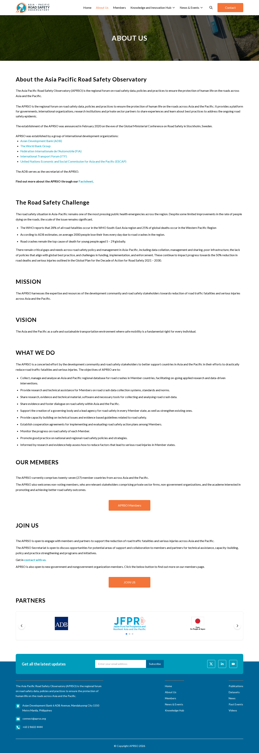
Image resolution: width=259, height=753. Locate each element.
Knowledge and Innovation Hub (150, 7)
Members (119, 7)
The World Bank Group (35, 146)
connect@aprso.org (34, 718)
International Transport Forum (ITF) (43, 156)
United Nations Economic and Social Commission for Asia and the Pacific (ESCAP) (73, 161)
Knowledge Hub (174, 710)
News (232, 698)
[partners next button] (237, 625)
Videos (233, 710)
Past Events (236, 704)
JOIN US (129, 582)
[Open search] (211, 7)
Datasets (234, 692)
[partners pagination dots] (126, 634)
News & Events (189, 7)
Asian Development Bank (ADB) (41, 141)
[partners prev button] (21, 625)
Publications (236, 686)
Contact (230, 7)
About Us (102, 7)
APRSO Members (129, 505)
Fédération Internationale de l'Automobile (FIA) (51, 151)
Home (87, 7)
